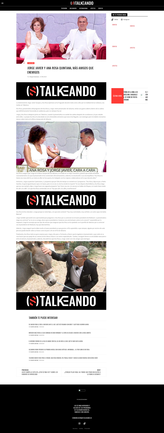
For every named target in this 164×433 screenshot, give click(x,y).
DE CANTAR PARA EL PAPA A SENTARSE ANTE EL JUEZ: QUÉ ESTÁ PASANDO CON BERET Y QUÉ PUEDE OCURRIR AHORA (59, 324)
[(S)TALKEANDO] (82, 3)
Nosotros (75, 428)
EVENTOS (114, 25)
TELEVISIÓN (31, 63)
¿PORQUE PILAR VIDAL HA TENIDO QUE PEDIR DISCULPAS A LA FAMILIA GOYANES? (82, 372)
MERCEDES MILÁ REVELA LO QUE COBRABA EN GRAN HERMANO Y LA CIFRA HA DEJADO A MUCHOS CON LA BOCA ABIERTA (60, 333)
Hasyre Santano (34, 77)
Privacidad (87, 428)
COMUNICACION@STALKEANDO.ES (82, 418)
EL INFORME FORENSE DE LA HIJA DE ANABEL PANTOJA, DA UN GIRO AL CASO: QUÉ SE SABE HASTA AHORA (56, 341)
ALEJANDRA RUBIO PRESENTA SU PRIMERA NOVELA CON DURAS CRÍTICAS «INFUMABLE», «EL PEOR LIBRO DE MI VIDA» (59, 350)
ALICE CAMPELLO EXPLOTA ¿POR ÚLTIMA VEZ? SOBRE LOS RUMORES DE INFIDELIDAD (40, 372)
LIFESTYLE (132, 48)
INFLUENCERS (73, 8)
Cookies (81, 428)
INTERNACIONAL (83, 8)
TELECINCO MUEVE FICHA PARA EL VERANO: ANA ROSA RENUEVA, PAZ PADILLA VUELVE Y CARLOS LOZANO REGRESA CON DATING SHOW (63, 358)
